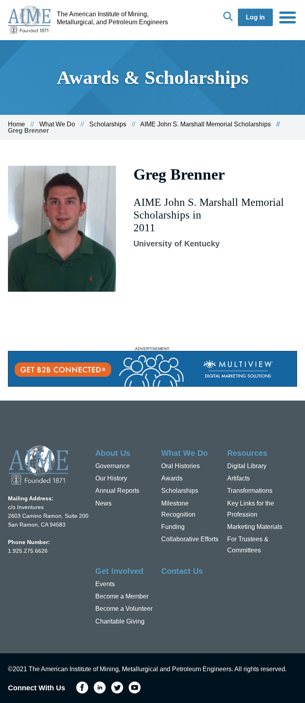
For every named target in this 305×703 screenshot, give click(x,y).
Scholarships (107, 124)
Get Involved (119, 571)
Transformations (249, 490)
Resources (247, 453)
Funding (173, 526)
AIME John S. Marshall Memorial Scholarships (205, 124)
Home (16, 124)
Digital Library (246, 466)
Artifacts (238, 478)
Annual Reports (117, 490)
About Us (112, 453)
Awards (172, 478)
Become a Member (122, 596)
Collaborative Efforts (189, 539)
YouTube (135, 687)
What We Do (57, 124)
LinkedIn (100, 687)
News (103, 503)
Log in (255, 17)
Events (105, 584)
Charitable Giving (120, 621)
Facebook (82, 687)
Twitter (117, 687)
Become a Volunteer (123, 608)
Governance (112, 466)
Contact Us (182, 571)
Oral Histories (180, 466)
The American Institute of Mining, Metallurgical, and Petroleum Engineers (112, 18)
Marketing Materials (254, 526)
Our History (111, 478)
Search (228, 16)
